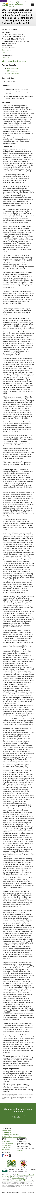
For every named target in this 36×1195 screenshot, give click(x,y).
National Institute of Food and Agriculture (20, 1181)
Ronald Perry (6, 57)
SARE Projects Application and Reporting (14, 1137)
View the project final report (14, 61)
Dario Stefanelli (6, 50)
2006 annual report (13, 74)
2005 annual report (13, 71)
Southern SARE (6, 1148)
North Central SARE (7, 1143)
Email (4, 52)
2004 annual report (13, 68)
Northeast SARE (7, 1145)
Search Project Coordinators (10, 1135)
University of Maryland (17, 1178)
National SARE (6, 1141)
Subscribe (16, 1117)
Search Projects (6, 1133)
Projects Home (6, 1131)
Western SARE (6, 1150)
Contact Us (20, 1150)
